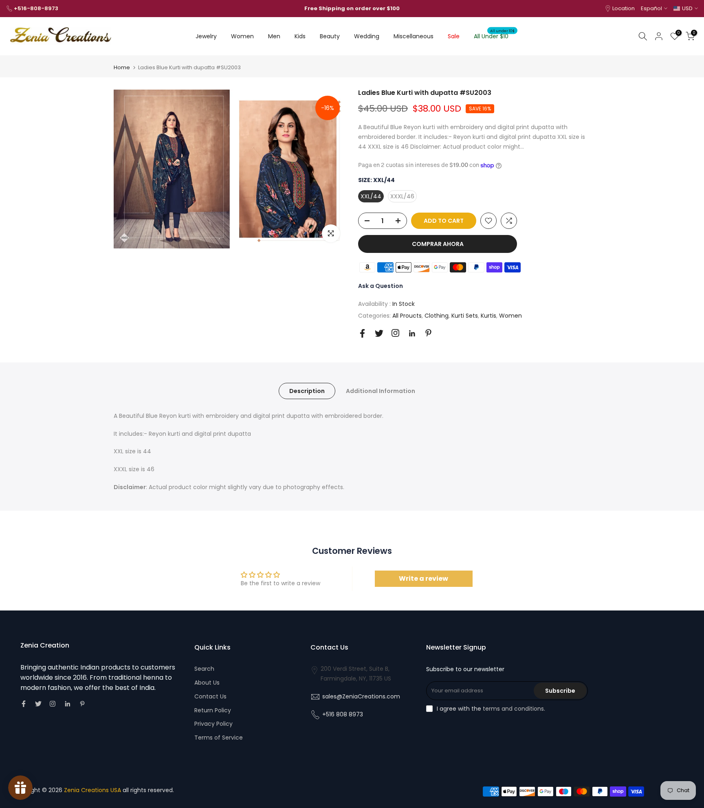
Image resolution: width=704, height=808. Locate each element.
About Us (207, 682)
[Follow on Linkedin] (411, 333)
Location (623, 8)
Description (307, 390)
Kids (300, 36)
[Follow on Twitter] (379, 333)
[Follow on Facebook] (362, 333)
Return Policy (212, 710)
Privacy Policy (213, 724)
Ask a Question (380, 286)
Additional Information (380, 390)
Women (242, 36)
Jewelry (206, 36)
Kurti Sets (464, 316)
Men (274, 36)
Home (122, 67)
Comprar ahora (438, 244)
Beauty (330, 36)
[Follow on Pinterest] (428, 333)
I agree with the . (491, 709)
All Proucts (407, 316)
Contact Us (210, 696)
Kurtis (488, 316)
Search (204, 669)
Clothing (437, 316)
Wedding (366, 36)
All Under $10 (494, 35)
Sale (454, 36)
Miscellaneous (413, 36)
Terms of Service (218, 737)
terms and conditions (513, 709)
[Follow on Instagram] (395, 333)
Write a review (423, 578)
